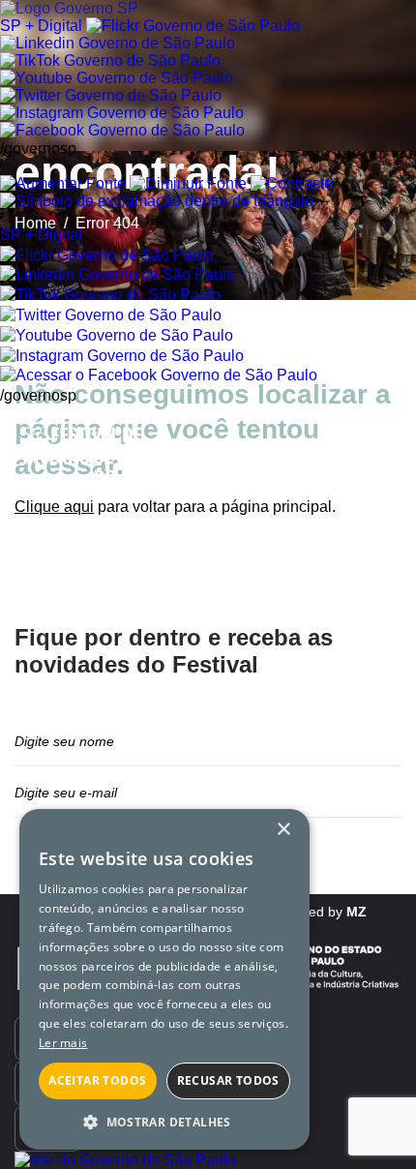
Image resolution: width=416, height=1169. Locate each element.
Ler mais (63, 1042)
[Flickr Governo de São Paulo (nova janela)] (193, 25)
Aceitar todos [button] (97, 1080)
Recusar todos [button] (228, 1080)
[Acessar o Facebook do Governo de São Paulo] (158, 375)
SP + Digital (41, 25)
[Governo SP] (69, 8)
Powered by (318, 911)
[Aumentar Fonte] (63, 183)
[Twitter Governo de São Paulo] (111, 315)
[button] (164, 1121)
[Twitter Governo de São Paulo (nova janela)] (111, 95)
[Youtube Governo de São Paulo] (116, 335)
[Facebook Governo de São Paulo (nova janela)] (122, 130)
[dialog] (164, 979)
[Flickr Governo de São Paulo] (107, 255)
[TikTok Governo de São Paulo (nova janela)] (110, 60)
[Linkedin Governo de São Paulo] (117, 274)
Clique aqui (54, 506)
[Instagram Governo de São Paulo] (122, 113)
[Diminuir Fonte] (188, 183)
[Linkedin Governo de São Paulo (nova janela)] (117, 43)
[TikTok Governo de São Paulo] (110, 294)
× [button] (283, 830)
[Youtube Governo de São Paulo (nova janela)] (116, 78)
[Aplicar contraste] (292, 183)
